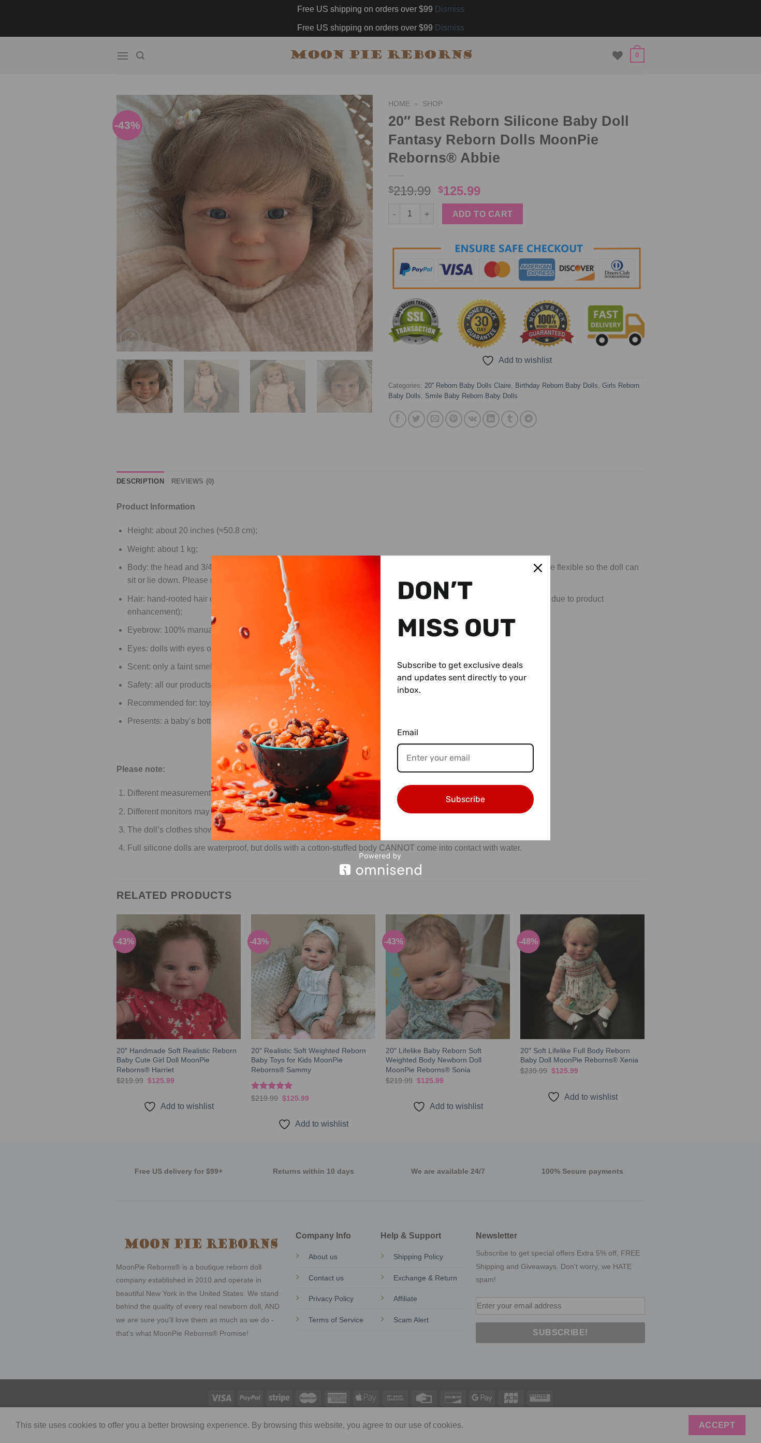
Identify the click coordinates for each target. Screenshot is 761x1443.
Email (407, 732)
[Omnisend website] (380, 863)
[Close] (537, 568)
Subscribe (465, 799)
